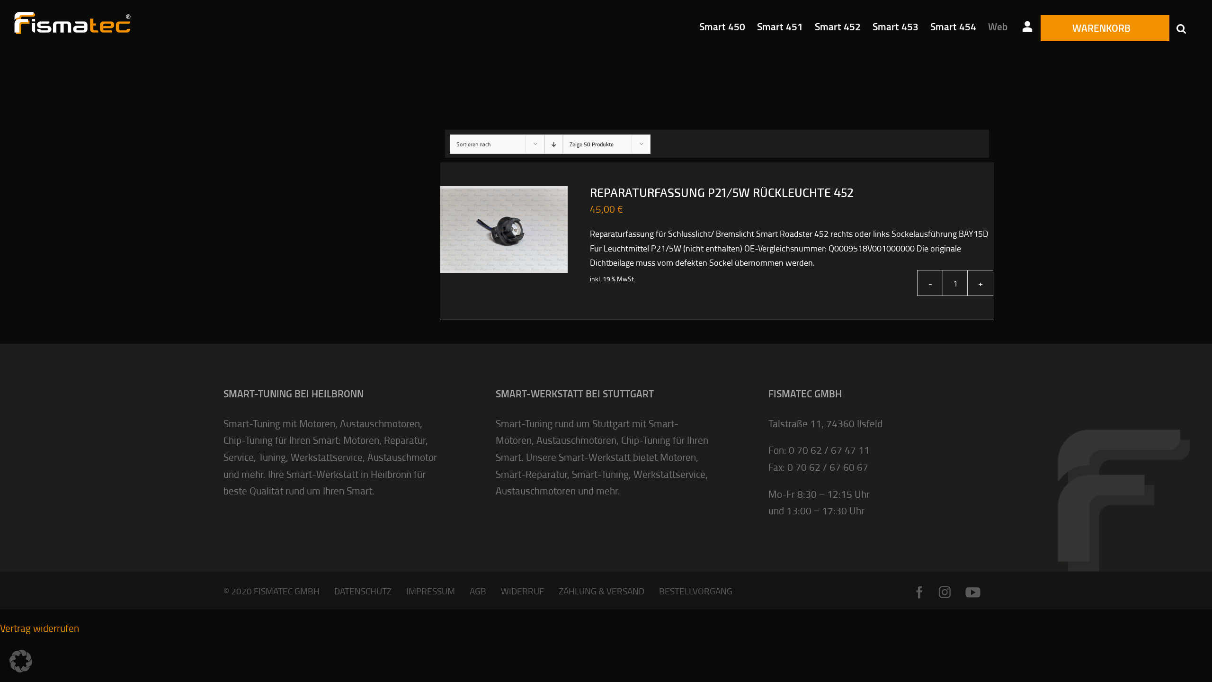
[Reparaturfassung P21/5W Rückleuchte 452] (504, 229)
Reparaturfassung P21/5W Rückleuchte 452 (722, 193)
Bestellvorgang (695, 590)
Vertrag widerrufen (39, 628)
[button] (1181, 28)
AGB (478, 590)
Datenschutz (363, 590)
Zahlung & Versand (601, 590)
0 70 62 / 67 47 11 (829, 450)
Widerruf (522, 590)
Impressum (430, 590)
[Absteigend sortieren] (553, 144)
